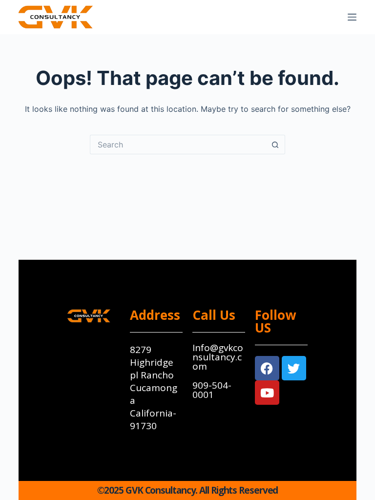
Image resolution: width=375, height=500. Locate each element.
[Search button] (275, 144)
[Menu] (352, 17)
